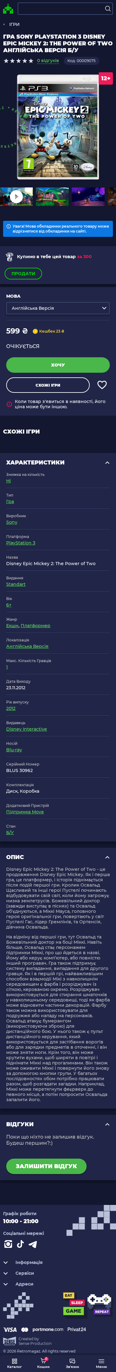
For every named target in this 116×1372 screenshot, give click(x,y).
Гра (10, 501)
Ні (8, 481)
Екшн (12, 625)
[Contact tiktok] (21, 1245)
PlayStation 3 (20, 543)
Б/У (10, 832)
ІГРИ (14, 24)
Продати (23, 273)
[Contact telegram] (34, 1245)
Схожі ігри (48, 385)
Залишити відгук (46, 1166)
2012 (10, 708)
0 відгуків (48, 60)
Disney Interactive (26, 729)
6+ (8, 605)
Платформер (35, 625)
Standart (16, 584)
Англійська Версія (27, 646)
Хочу (58, 365)
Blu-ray (14, 750)
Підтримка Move (25, 812)
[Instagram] (9, 1245)
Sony (11, 522)
